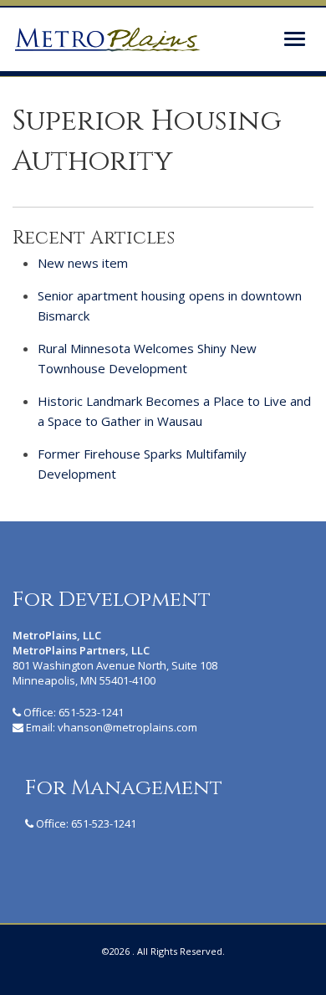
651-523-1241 (91, 712)
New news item (83, 262)
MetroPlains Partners (107, 39)
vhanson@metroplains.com (127, 727)
